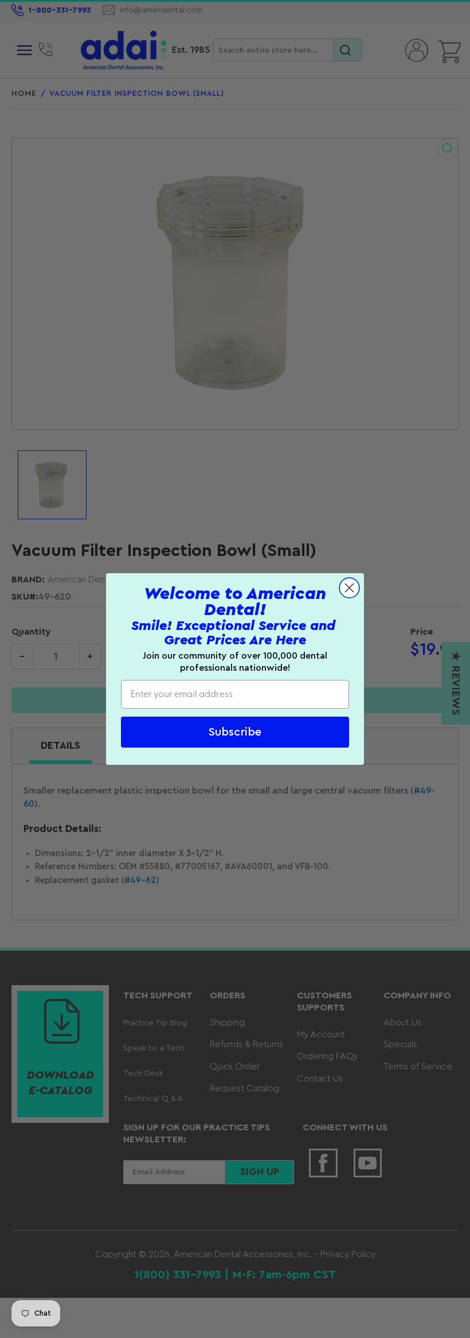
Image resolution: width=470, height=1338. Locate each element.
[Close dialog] (349, 588)
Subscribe (235, 732)
